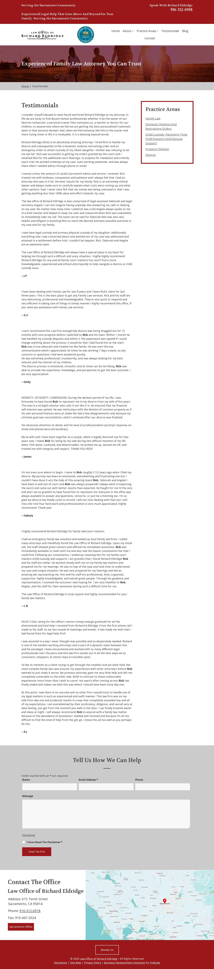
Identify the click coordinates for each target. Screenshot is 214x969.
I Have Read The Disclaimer (44, 842)
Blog (185, 31)
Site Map (75, 962)
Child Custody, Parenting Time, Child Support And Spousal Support (166, 138)
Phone (139, 779)
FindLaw (155, 962)
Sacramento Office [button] (20, 926)
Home (116, 31)
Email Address (88, 779)
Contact (150, 38)
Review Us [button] (107, 950)
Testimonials (170, 31)
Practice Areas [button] (146, 31)
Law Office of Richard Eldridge (98, 958)
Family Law (152, 118)
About (127, 31)
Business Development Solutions (124, 962)
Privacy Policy (92, 962)
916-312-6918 (181, 9)
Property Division (157, 149)
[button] (211, 948)
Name (26, 779)
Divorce (150, 155)
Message (27, 796)
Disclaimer (28, 835)
